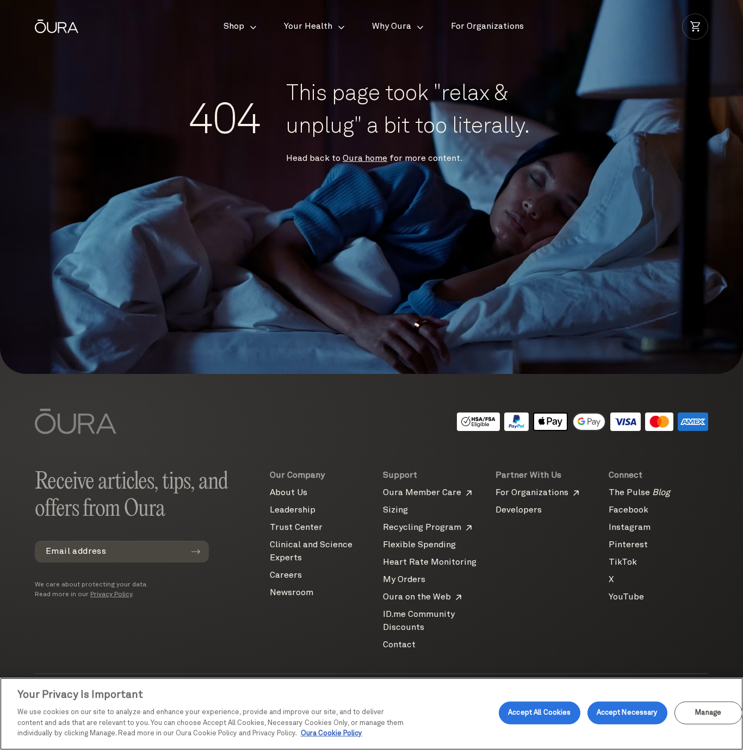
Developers (519, 510)
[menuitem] (240, 27)
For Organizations (532, 493)
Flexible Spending (419, 545)
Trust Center (296, 527)
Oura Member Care (422, 493)
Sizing (395, 510)
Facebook (628, 510)
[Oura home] (56, 26)
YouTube (626, 597)
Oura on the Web (417, 597)
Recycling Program (422, 527)
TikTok (623, 562)
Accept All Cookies (539, 712)
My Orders (404, 580)
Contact (399, 645)
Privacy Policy (111, 594)
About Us (288, 493)
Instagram (630, 527)
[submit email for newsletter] (196, 551)
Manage (708, 712)
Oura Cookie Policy (331, 733)
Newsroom (291, 593)
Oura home (365, 158)
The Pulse (639, 493)
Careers (286, 575)
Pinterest (628, 545)
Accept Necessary (627, 712)
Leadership (292, 510)
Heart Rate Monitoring (429, 562)
